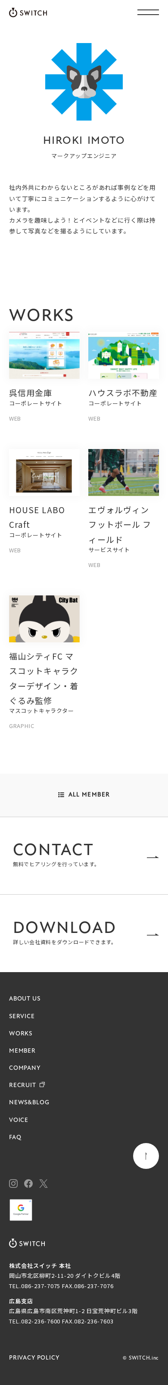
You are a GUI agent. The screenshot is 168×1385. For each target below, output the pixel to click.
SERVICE (22, 1016)
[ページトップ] (146, 1156)
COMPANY (25, 1068)
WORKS (20, 1034)
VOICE (18, 1120)
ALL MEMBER (89, 795)
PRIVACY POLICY (34, 1358)
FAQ (15, 1137)
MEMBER (22, 1051)
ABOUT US (24, 999)
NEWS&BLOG (29, 1103)
